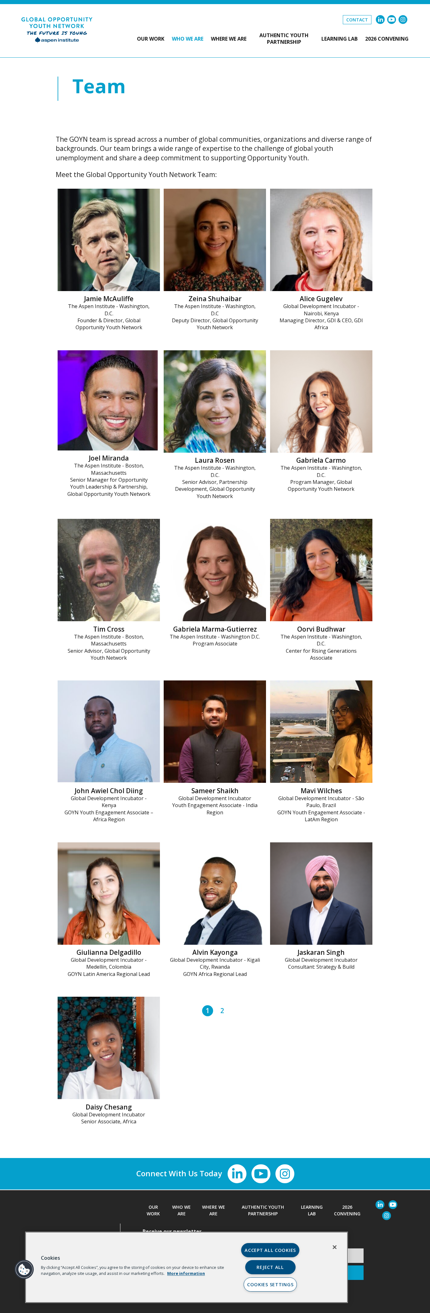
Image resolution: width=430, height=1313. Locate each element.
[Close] (335, 1247)
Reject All (270, 1267)
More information (186, 1273)
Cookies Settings (270, 1284)
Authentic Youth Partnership (283, 38)
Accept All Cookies (270, 1250)
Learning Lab (339, 39)
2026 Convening (387, 39)
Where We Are (228, 39)
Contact (357, 20)
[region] (186, 1267)
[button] (24, 1269)
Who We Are (187, 39)
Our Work (150, 39)
